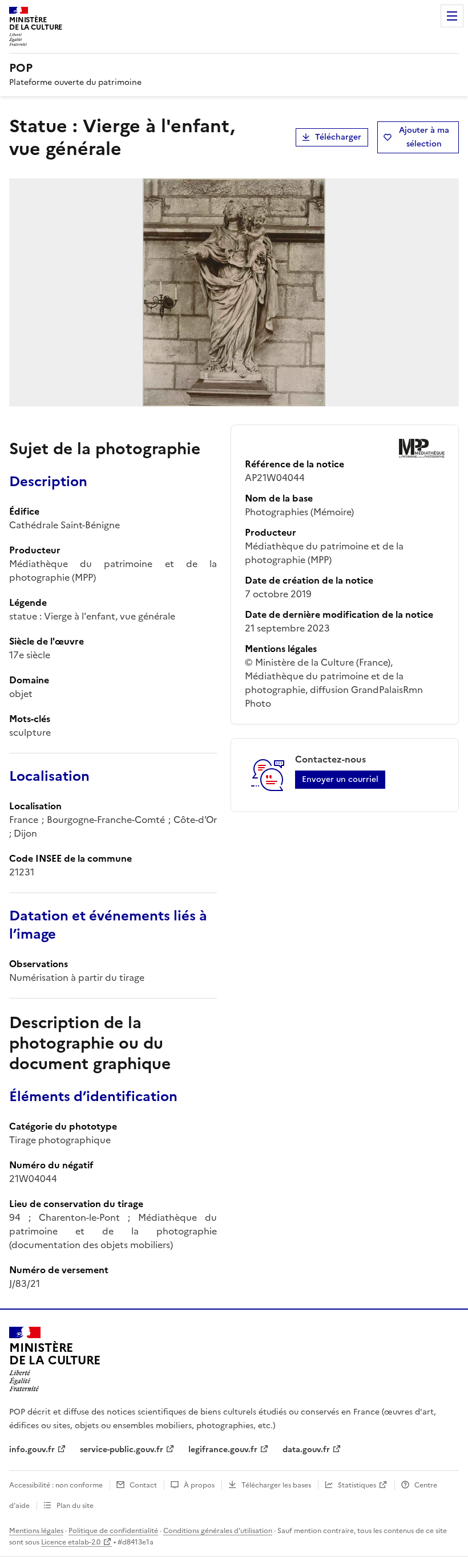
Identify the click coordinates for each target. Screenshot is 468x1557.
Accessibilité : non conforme (56, 1485)
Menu (452, 16)
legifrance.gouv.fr (222, 1450)
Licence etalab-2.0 (70, 1542)
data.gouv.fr (306, 1450)
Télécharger (338, 137)
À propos (199, 1485)
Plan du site (75, 1506)
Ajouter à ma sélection (424, 137)
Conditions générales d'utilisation (217, 1531)
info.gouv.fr (32, 1450)
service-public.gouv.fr (121, 1450)
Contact (143, 1485)
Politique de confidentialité (113, 1531)
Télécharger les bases (276, 1485)
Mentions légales (36, 1531)
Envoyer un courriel (340, 779)
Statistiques (357, 1485)
